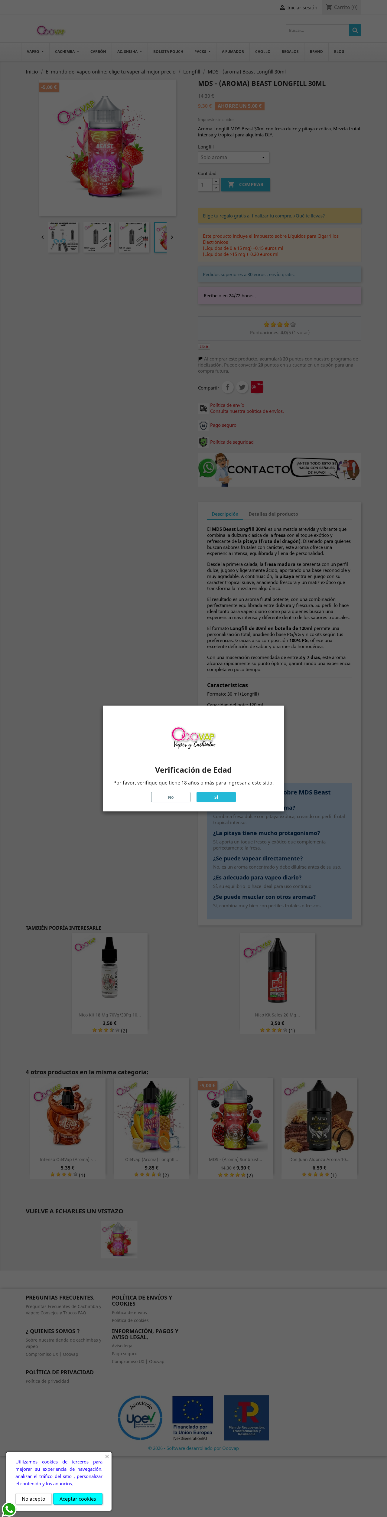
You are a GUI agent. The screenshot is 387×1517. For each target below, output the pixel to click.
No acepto (33, 1499)
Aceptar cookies (78, 1499)
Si (216, 797)
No (171, 797)
